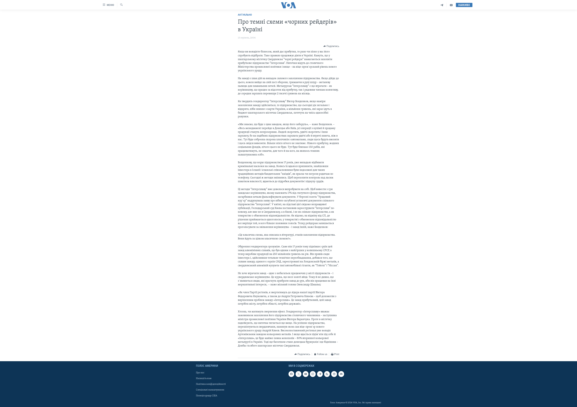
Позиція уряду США (206, 395)
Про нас (200, 373)
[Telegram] (442, 5)
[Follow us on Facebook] (291, 374)
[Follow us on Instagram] (313, 374)
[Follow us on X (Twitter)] (298, 374)
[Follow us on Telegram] (320, 374)
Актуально (245, 15)
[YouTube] (451, 5)
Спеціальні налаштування (210, 390)
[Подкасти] (334, 374)
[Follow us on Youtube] (305, 374)
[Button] (331, 46)
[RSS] (327, 374)
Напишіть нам (203, 378)
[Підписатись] (341, 374)
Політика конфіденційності (211, 384)
